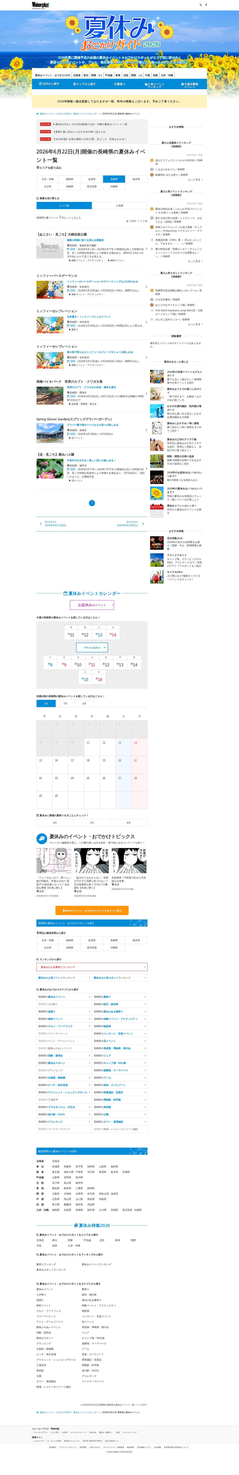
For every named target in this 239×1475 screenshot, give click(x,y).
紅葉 (118, 1432)
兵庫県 (79, 1193)
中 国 (40, 1199)
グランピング (43, 1343)
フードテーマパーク (93, 1381)
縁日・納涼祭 (89, 1294)
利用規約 (52, 1447)
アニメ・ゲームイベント (49, 1321)
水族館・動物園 (45, 1348)
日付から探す (51, 84)
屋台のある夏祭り (91, 1300)
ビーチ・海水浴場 (46, 1354)
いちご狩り (55, 1432)
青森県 (67, 1166)
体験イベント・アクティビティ (99, 1305)
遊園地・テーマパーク (94, 1343)
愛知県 (55, 1188)
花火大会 (92, 1432)
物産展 (85, 1310)
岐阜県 (67, 1188)
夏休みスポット (45, 1338)
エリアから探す (86, 84)
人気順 (119, 205)
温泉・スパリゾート (93, 1354)
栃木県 (114, 1172)
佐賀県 (92, 179)
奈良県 (91, 1193)
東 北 (40, 1166)
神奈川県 (69, 1172)
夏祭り (121, 84)
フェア (85, 1332)
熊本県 (136, 179)
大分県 (47, 186)
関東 (93, 75)
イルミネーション (130, 1432)
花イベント (88, 1321)
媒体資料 (130, 1447)
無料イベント (43, 1305)
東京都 (55, 1172)
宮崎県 (69, 186)
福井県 (79, 1182)
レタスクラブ (39, 1441)
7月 (92, 822)
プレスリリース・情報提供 (113, 1447)
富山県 (67, 1182)
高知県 (91, 1204)
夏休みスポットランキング (51, 1269)
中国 (147, 75)
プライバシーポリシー (68, 1447)
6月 (55, 822)
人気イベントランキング (156, 85)
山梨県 (55, 1177)
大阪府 (55, 1193)
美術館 (40, 1370)
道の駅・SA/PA (90, 1370)
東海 (117, 75)
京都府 (67, 1193)
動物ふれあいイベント (48, 1327)
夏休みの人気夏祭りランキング (58, 967)
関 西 (40, 1193)
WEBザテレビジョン (72, 1441)
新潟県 (79, 1177)
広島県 (55, 1199)
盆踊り (40, 1300)
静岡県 (91, 1188)
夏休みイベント (45, 1289)
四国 (155, 75)
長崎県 (114, 940)
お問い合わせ (95, 1447)
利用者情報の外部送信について (176, 1447)
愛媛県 (67, 1204)
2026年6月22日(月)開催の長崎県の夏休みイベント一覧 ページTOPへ (114, 1404)
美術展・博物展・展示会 (95, 1327)
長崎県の (51, 996)
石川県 (55, 1182)
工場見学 (41, 1365)
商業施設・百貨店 (91, 1359)
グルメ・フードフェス (48, 1310)
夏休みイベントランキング (96, 1264)
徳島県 (79, 1204)
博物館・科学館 (90, 1365)
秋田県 (91, 1166)
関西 (133, 75)
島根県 (102, 1199)
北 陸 (40, 1182)
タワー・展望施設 (46, 1381)
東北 (85, 75)
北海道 (76, 75)
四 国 (40, 1204)
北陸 (125, 75)
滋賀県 (114, 1193)
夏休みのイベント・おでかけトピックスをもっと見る (92, 910)
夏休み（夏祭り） (106, 1432)
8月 (129, 822)
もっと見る (194, 179)
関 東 (40, 1172)
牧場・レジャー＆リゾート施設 (53, 1386)
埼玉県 (91, 1172)
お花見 (65, 1432)
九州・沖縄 (167, 75)
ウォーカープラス (41, 1432)
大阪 (140, 75)
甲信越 (109, 75)
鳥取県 (91, 1199)
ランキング (56, 977)
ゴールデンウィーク (78, 1432)
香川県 (55, 1204)
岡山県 (67, 1199)
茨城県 (126, 1172)
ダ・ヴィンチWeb (54, 1441)
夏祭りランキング (46, 1264)
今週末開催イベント (191, 85)
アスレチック (89, 1376)
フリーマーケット (46, 1316)
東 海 (40, 1188)
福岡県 (69, 179)
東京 (100, 75)
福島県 (114, 1166)
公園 (38, 1376)
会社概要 (157, 1447)
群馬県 (102, 1172)
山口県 (79, 1199)
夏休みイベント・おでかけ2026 (52, 75)
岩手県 (79, 1166)
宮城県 (55, 1166)
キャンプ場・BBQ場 (93, 1338)
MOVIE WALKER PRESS (92, 1441)
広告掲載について (144, 1447)
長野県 (67, 1177)
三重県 (79, 1188)
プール (85, 1348)
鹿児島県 (92, 186)
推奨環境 (83, 1447)
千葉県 (79, 1172)
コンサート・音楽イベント (96, 1316)
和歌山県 (104, 1193)
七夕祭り (41, 1294)
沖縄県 (114, 186)
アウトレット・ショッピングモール (56, 1359)
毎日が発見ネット (112, 1441)
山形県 (102, 1166)
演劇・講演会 (43, 1332)
